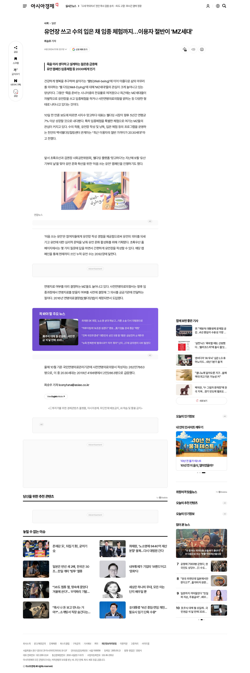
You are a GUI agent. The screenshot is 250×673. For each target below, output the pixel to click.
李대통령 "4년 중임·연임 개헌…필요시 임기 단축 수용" (148, 610)
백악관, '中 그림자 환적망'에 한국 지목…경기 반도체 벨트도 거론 (211, 389)
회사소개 (26, 643)
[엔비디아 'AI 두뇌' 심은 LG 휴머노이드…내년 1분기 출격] (184, 365)
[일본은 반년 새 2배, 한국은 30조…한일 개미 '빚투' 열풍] (36, 577)
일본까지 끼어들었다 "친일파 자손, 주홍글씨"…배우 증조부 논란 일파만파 (194, 597)
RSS (96, 643)
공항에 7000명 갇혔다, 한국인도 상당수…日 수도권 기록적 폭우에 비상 (194, 567)
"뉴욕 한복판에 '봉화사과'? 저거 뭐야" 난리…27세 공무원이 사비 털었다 (116, 343)
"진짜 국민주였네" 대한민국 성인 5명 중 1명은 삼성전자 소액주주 (113, 335)
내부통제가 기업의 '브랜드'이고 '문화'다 (147, 569)
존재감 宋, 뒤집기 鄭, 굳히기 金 (70, 548)
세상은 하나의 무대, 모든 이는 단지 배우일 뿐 (147, 589)
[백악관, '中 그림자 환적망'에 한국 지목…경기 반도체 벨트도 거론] (184, 394)
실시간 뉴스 (70, 6)
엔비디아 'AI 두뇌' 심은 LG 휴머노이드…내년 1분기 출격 (210, 360)
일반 (54, 23)
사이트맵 (145, 643)
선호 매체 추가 (81, 49)
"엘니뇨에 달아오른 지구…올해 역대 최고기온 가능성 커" (211, 374)
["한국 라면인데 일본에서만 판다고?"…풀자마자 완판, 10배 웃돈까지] (219, 585)
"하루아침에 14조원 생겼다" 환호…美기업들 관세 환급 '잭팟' (110, 328)
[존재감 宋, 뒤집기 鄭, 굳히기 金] (36, 556)
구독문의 (76, 643)
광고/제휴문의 (40, 643)
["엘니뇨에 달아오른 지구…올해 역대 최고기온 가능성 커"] (184, 379)
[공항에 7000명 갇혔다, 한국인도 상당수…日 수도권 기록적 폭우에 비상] (219, 571)
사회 (46, 23)
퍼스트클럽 (64, 643)
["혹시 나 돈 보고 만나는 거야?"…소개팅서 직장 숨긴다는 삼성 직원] (36, 617)
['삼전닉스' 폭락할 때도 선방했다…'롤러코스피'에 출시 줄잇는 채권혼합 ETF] (184, 350)
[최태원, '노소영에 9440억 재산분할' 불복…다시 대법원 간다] (112, 556)
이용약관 (123, 643)
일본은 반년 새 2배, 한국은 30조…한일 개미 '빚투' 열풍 (71, 569)
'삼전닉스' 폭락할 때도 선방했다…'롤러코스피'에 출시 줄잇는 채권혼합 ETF (211, 345)
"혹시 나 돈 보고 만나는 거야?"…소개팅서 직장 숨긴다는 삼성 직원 (70, 610)
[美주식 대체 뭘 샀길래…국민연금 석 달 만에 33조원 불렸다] (219, 615)
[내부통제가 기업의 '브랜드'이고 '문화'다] (112, 577)
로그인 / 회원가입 (208, 6)
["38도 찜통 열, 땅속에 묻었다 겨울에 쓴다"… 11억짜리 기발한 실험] (36, 597)
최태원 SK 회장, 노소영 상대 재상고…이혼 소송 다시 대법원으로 (112, 320)
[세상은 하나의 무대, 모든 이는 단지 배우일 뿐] (112, 597)
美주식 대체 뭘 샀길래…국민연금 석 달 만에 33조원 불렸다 (194, 611)
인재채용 (53, 643)
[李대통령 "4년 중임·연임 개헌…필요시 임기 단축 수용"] (112, 617)
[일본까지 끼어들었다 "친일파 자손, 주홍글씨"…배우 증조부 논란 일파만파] (219, 600)
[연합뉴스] (95, 191)
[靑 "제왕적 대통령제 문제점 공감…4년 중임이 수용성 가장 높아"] (184, 335)
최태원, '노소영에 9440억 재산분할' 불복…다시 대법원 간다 (148, 548)
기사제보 (87, 643)
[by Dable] (162, 498)
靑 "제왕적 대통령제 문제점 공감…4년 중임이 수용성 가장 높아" (210, 330)
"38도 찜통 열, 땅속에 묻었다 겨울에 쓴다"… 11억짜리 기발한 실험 (71, 589)
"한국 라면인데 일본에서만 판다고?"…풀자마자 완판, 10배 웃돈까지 (194, 582)
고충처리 (134, 643)
